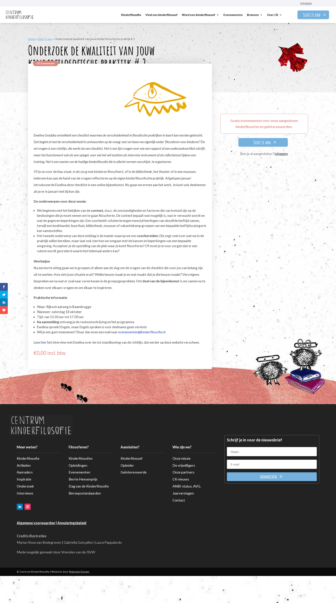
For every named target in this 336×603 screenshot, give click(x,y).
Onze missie (181, 458)
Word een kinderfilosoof (198, 15)
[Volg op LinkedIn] (20, 507)
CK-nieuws (180, 479)
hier (43, 342)
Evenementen (233, 15)
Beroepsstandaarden (85, 493)
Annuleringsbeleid (71, 523)
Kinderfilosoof (132, 458)
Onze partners (183, 472)
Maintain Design (79, 571)
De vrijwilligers (183, 465)
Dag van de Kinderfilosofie (89, 486)
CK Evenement (45, 63)
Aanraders (25, 472)
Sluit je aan (311, 15)
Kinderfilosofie (131, 15)
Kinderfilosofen (81, 458)
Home (32, 39)
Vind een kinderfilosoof (161, 15)
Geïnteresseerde (134, 472)
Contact (178, 500)
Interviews (25, 493)
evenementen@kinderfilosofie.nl (141, 332)
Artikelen (24, 465)
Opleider (127, 465)
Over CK (272, 15)
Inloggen (306, 3)
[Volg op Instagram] (27, 507)
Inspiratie (24, 479)
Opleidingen (78, 465)
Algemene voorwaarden (36, 523)
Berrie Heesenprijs (83, 479)
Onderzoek (25, 486)
